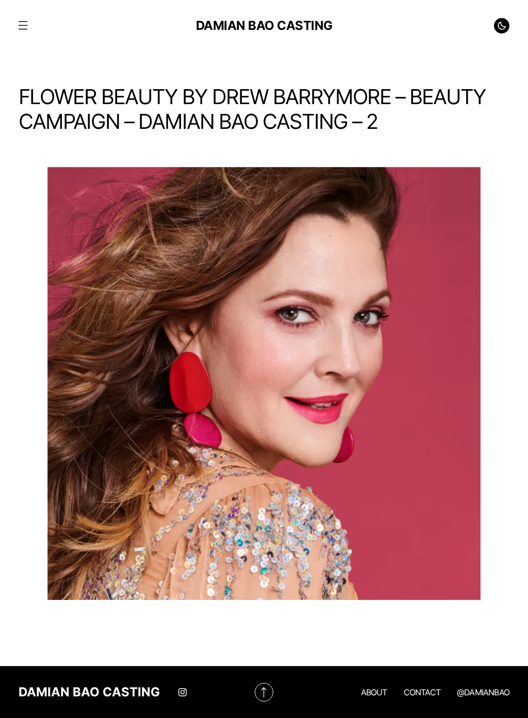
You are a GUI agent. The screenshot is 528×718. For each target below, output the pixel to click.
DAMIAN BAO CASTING (264, 25)
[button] (23, 26)
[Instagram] (182, 692)
